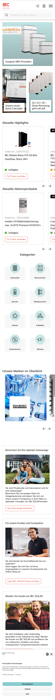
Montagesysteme (40, 301)
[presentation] (44, 186)
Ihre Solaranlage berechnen (19, 508)
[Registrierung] (44, 6)
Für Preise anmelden (16, 176)
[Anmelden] (37, 6)
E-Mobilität (40, 325)
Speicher (15, 301)
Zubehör (15, 325)
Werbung (40, 349)
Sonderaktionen (15, 349)
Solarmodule (15, 278)
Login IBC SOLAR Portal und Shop (23, 581)
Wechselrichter (40, 278)
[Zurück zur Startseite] (6, 6)
